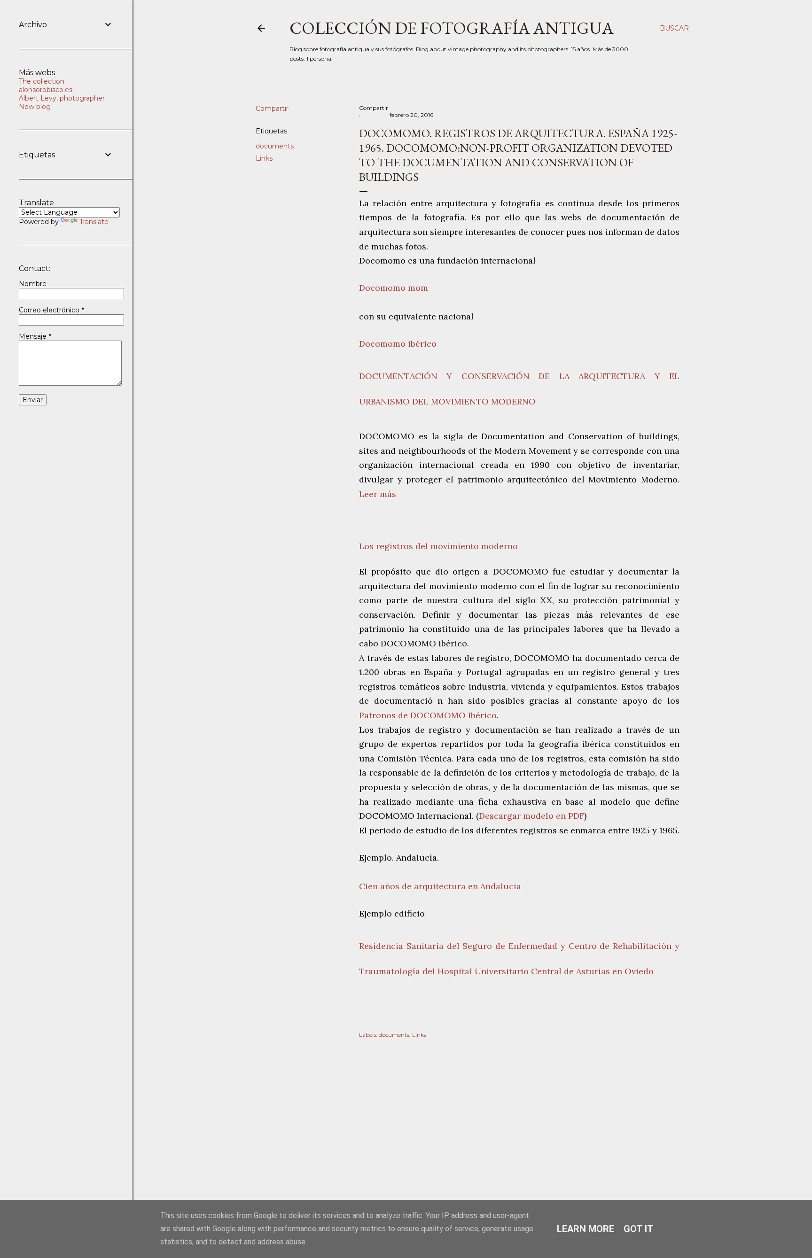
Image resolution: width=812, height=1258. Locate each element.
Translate (94, 221)
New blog (35, 106)
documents (275, 146)
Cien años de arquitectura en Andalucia (441, 886)
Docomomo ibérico (398, 343)
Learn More (585, 1229)
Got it (639, 1229)
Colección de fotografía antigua (451, 28)
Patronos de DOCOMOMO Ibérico (428, 715)
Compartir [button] (272, 108)
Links (264, 158)
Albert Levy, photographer (62, 98)
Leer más (377, 494)
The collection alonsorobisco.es (45, 85)
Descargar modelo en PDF (531, 815)
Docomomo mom (393, 287)
